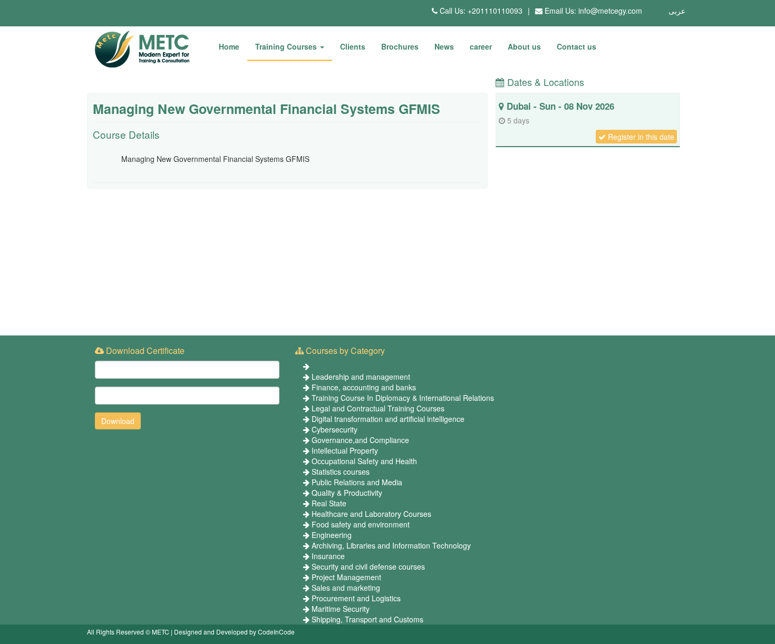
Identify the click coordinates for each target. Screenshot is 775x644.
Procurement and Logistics (356, 598)
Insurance (328, 556)
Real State (329, 503)
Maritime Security (341, 608)
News (444, 46)
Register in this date (640, 136)
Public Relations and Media (357, 482)
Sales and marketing (346, 587)
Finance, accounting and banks (364, 387)
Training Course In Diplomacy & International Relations (403, 397)
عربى (677, 10)
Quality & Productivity (347, 492)
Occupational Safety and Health (364, 461)
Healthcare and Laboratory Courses (371, 513)
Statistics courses (341, 471)
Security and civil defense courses (368, 566)
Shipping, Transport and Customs (367, 619)
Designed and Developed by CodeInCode (234, 631)
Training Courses (287, 46)
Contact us (576, 46)
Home (229, 46)
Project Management (346, 577)
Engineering (332, 535)
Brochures (400, 46)
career (481, 46)
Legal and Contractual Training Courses (378, 408)
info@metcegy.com (610, 10)
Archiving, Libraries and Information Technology (391, 545)
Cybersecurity (334, 429)
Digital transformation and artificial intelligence (388, 419)
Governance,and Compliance (360, 440)
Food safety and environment (361, 524)
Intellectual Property (345, 450)
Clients (352, 46)
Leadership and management (361, 376)
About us (524, 46)
